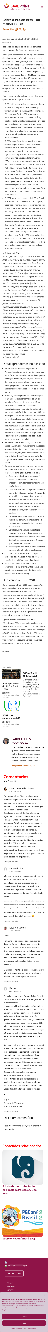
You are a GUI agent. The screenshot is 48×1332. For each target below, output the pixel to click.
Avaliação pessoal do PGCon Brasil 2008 (11, 686)
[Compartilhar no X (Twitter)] (20, 29)
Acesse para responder (11, 862)
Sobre (9, 1283)
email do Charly (24, 813)
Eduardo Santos (17, 928)
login (24, 1126)
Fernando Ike (16, 869)
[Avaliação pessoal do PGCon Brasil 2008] (11, 674)
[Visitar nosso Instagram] (16, 29)
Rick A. (12, 988)
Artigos (10, 1290)
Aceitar (24, 1316)
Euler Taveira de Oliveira (21, 789)
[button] (44, 1295)
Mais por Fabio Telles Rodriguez (23, 766)
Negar (24, 1323)
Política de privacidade (29, 1329)
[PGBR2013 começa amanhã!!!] (11, 706)
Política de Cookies (16, 1329)
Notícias (11, 1286)
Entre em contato (14, 1273)
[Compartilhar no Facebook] (24, 29)
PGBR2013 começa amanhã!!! (11, 717)
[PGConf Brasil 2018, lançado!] (33, 683)
